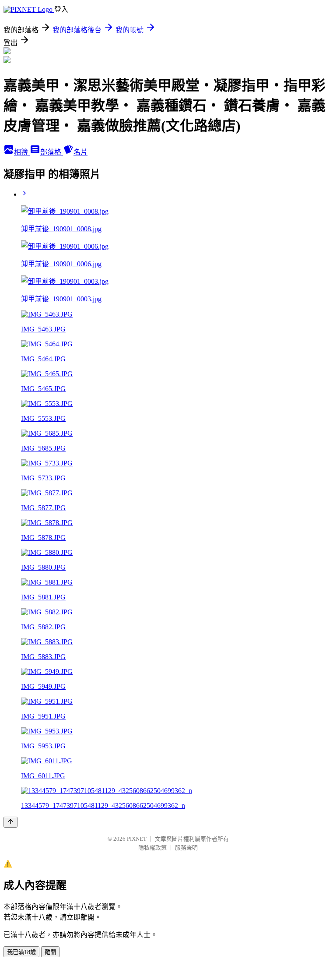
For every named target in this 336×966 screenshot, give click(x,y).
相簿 (22, 152)
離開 (50, 952)
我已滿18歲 (21, 952)
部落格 (51, 152)
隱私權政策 (152, 847)
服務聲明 (186, 847)
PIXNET (137, 839)
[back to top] (11, 822)
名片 (81, 152)
